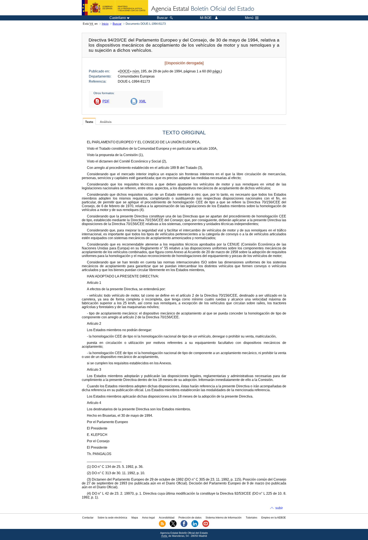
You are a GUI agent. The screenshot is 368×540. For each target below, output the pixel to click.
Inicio (105, 23)
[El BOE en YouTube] (205, 526)
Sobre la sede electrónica (112, 517)
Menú (249, 18)
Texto (89, 122)
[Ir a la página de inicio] (202, 9)
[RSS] (162, 526)
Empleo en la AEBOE (273, 517)
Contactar (87, 517)
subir (279, 508)
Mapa (134, 517)
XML (142, 101)
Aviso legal (148, 517)
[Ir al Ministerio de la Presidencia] (115, 7)
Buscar (117, 23)
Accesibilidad (166, 517)
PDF (105, 101)
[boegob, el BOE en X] (173, 526)
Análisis (106, 122)
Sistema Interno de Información (224, 517)
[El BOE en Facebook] (184, 526)
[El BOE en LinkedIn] (194, 526)
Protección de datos (189, 517)
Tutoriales (251, 517)
